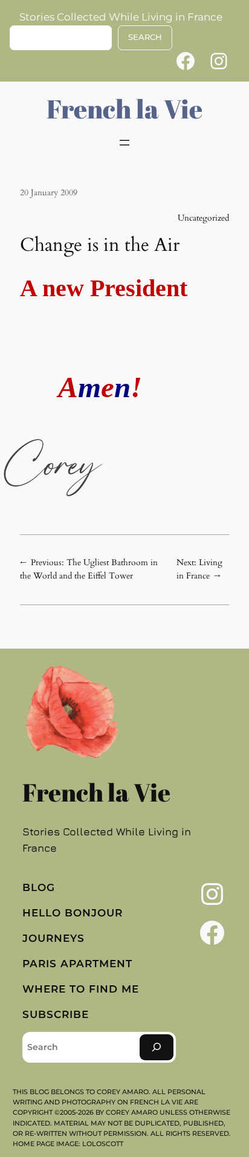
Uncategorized (203, 218)
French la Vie (124, 108)
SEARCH (145, 37)
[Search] (156, 1047)
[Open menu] (124, 142)
